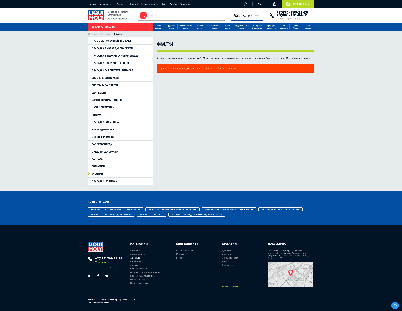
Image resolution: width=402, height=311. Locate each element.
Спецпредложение (103, 136)
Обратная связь (229, 254)
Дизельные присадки (105, 77)
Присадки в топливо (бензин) (110, 63)
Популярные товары (139, 283)
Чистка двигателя (103, 129)
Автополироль (136, 265)
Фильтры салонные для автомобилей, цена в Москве (197, 214)
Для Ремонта (99, 92)
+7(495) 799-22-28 (292, 12)
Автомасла (135, 250)
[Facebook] (98, 275)
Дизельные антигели (105, 85)
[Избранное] (259, 4)
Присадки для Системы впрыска (112, 70)
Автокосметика (137, 254)
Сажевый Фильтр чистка (107, 100)
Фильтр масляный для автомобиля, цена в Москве (172, 209)
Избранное (181, 257)
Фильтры (97, 173)
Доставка (121, 4)
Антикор (97, 114)
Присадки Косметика (105, 122)
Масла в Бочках (137, 279)
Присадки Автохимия (271, 26)
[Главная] (89, 34)
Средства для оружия (105, 151)
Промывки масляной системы (111, 40)
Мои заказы (181, 254)
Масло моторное (159, 26)
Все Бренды (308, 26)
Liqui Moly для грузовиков (142, 276)
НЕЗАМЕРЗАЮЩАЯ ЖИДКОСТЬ (145, 272)
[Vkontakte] (106, 275)
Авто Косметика (283, 26)
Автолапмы (99, 166)
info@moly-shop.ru (230, 286)
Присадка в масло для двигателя (112, 48)
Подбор (92, 4)
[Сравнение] (245, 4)
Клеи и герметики (103, 107)
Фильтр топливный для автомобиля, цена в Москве (229, 209)
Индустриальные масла (242, 26)
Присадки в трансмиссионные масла (115, 55)
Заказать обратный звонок (290, 18)
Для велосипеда (102, 144)
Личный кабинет (150, 4)
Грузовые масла (171, 26)
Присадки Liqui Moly (104, 181)
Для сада (97, 159)
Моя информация (184, 250)
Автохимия (135, 257)
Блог (164, 4)
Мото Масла (295, 26)
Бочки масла (227, 26)
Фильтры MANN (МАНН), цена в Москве (280, 209)
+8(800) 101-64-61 (292, 15)
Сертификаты (106, 4)
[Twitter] (89, 275)
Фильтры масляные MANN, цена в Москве (111, 214)
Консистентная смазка (213, 26)
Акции (173, 4)
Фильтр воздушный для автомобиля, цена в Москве (115, 209)
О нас (225, 261)
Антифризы (135, 261)
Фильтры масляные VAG (151, 214)
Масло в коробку (200, 26)
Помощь (133, 4)
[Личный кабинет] (274, 4)
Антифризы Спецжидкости (258, 26)
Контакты (185, 4)
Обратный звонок (105, 262)
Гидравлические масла (185, 26)
